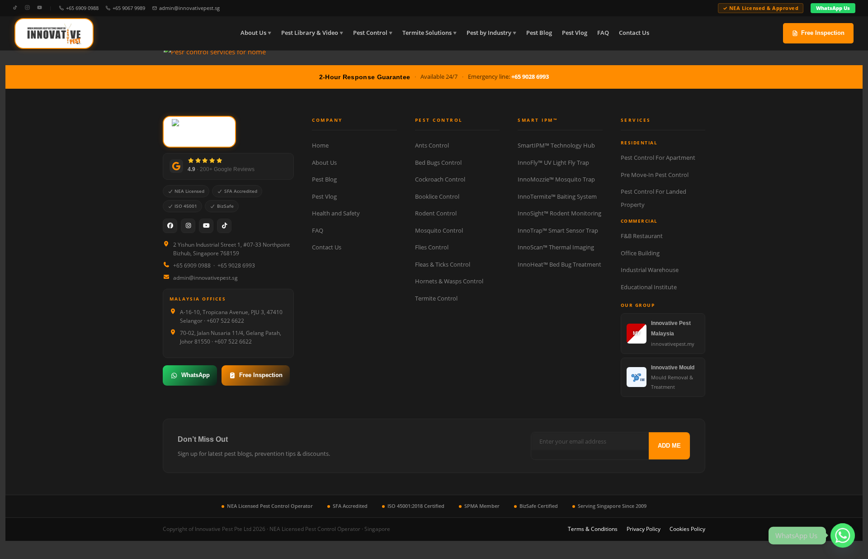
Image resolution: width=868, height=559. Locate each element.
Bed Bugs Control (438, 162)
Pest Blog (539, 33)
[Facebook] (170, 226)
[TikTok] (15, 8)
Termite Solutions (427, 33)
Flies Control (431, 247)
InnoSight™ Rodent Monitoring (559, 213)
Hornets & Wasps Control (449, 281)
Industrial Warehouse (650, 270)
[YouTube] (39, 8)
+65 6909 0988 (82, 8)
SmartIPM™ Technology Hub (556, 145)
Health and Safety (336, 213)
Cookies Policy (687, 529)
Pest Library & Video (309, 33)
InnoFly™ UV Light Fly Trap (553, 162)
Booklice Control (437, 196)
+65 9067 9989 (129, 8)
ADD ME (669, 445)
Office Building (640, 253)
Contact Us (634, 33)
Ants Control (432, 145)
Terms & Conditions (593, 529)
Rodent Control (436, 213)
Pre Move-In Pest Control (655, 175)
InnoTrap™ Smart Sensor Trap (558, 230)
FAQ (603, 33)
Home (320, 145)
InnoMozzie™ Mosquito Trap (556, 179)
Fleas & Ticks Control (442, 264)
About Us (253, 33)
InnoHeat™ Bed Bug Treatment (559, 264)
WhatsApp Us (833, 8)
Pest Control (370, 33)
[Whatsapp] (842, 535)
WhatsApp (195, 375)
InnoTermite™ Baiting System (557, 196)
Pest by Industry (489, 33)
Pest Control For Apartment (658, 157)
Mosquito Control (439, 230)
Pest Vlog (574, 33)
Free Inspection (822, 32)
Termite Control (436, 298)
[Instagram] (27, 8)
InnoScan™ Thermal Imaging (556, 247)
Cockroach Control (440, 179)
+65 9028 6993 (530, 76)
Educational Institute (649, 287)
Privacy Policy (643, 529)
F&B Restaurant (642, 236)
